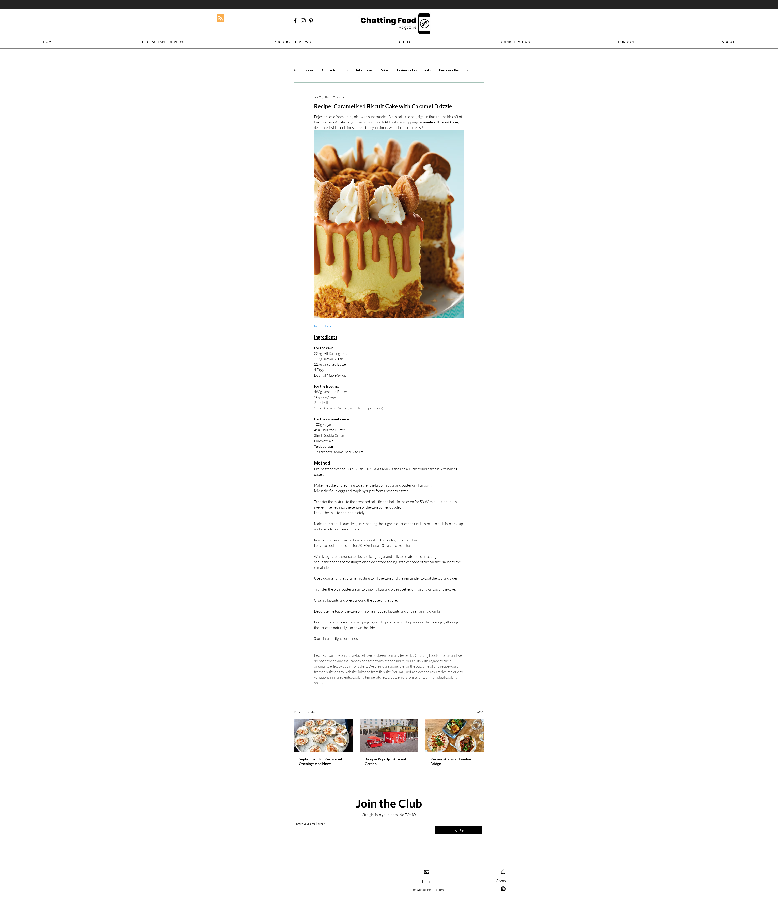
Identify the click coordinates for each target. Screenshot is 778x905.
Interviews (364, 70)
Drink (384, 70)
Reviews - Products (453, 70)
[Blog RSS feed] (220, 18)
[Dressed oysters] (323, 735)
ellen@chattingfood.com (427, 890)
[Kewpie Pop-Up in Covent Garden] (389, 735)
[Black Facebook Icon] (295, 21)
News (310, 70)
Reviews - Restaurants (413, 70)
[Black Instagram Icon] (303, 21)
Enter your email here (309, 823)
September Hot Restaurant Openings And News (320, 761)
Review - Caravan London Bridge (450, 761)
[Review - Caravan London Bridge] (454, 735)
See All (480, 711)
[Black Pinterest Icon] (311, 21)
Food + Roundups (335, 70)
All (295, 70)
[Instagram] (503, 888)
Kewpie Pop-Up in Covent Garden (385, 761)
